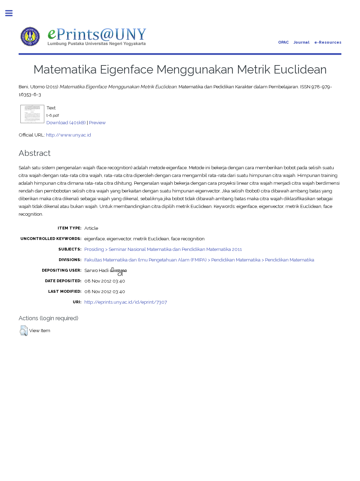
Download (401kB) (66, 122)
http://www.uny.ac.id (68, 135)
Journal (301, 42)
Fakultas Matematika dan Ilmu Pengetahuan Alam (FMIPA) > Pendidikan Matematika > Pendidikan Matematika (199, 259)
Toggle (12, 13)
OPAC (283, 42)
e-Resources (327, 42)
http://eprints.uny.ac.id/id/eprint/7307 (125, 302)
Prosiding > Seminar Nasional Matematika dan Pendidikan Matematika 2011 (163, 249)
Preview (97, 122)
